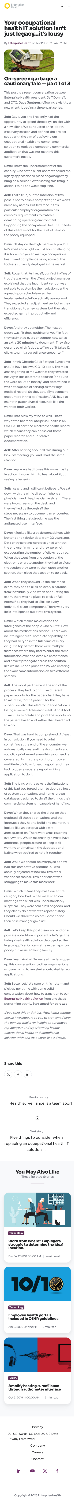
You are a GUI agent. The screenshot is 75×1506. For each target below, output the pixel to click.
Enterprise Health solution (23, 999)
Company (37, 1445)
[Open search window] (62, 6)
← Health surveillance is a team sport (38, 1103)
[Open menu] (69, 6)
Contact (37, 1459)
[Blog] (37, 1118)
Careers (37, 1452)
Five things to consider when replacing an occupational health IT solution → (36, 1143)
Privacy (37, 1427)
